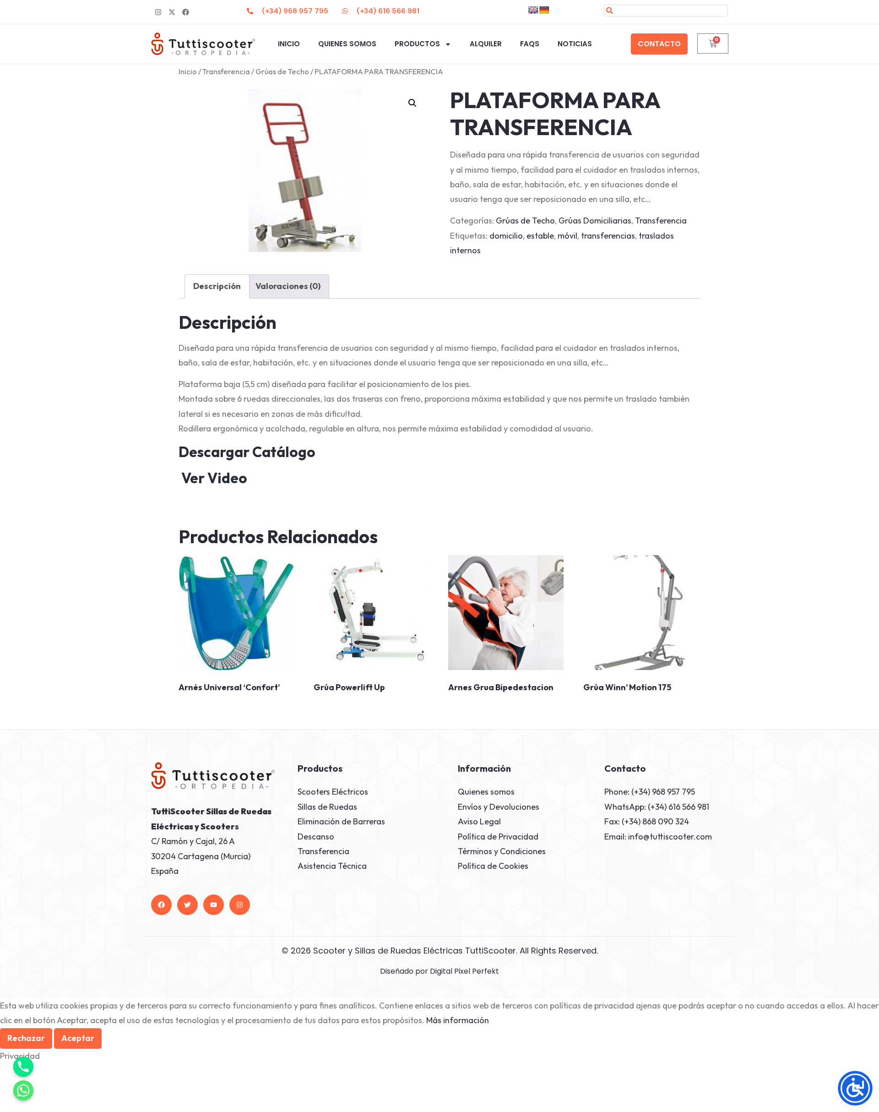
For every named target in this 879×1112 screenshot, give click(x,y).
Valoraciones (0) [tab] (287, 286)
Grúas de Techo (282, 71)
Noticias (575, 44)
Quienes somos (347, 44)
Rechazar (26, 1038)
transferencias (608, 235)
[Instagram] (158, 12)
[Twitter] (187, 904)
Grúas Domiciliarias (595, 220)
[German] (544, 10)
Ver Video (214, 478)
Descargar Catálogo (258, 452)
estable (540, 235)
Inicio (289, 44)
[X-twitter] (172, 12)
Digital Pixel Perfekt (464, 971)
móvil (567, 235)
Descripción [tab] (217, 286)
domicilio (506, 235)
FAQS (529, 44)
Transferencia (226, 71)
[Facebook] (161, 904)
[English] (533, 10)
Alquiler (486, 44)
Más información (457, 1020)
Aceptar (77, 1038)
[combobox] (666, 10)
